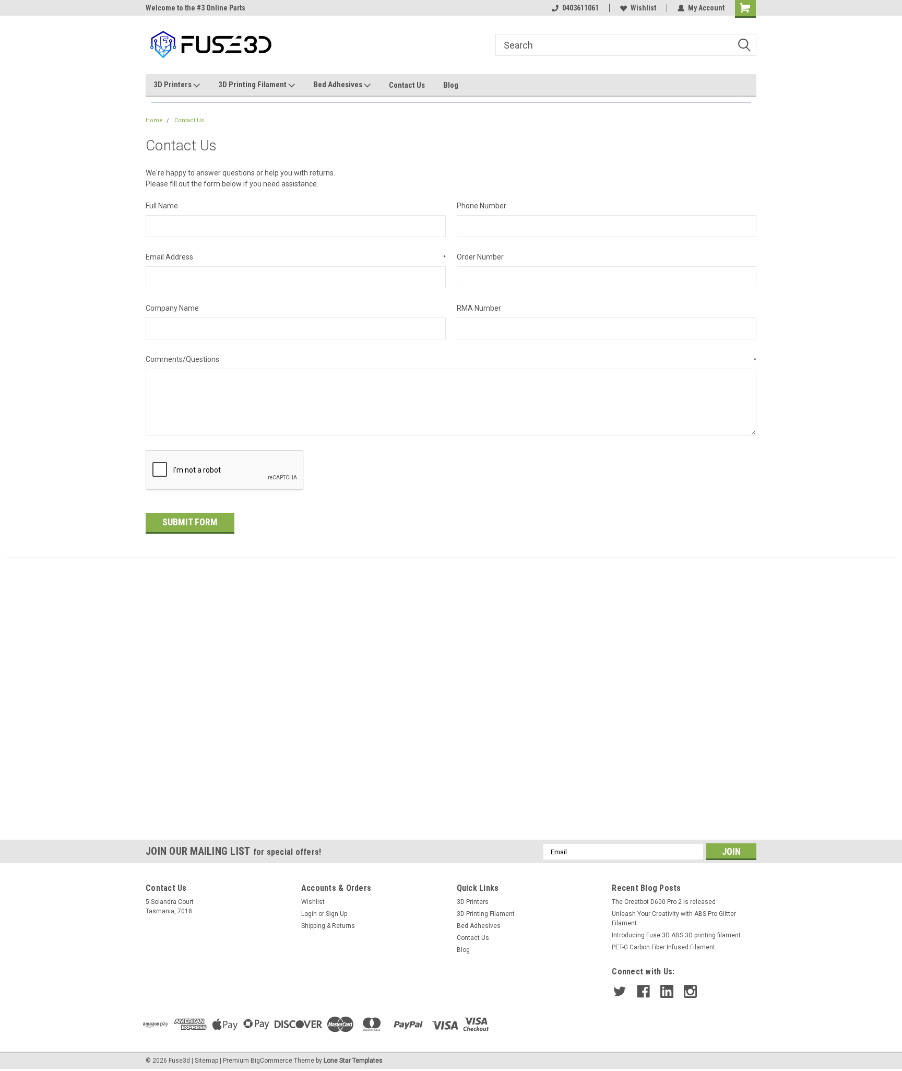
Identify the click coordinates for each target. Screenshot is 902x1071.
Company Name (172, 308)
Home (154, 120)
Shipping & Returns (328, 925)
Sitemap (206, 1060)
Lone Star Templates (353, 1060)
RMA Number (479, 308)
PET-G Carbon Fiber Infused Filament (663, 947)
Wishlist (643, 8)
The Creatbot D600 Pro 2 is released (664, 901)
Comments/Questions (451, 359)
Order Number (480, 257)
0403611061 (580, 8)
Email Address (296, 257)
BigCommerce (271, 1060)
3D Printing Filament (253, 84)
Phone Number (481, 206)
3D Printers (173, 84)
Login (309, 913)
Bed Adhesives (338, 84)
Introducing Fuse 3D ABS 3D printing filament (676, 935)
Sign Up (336, 913)
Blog (450, 85)
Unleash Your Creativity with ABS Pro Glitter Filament (674, 918)
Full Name (162, 206)
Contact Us (407, 85)
